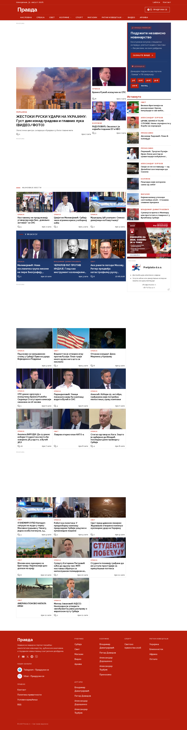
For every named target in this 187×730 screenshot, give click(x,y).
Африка (153, 654)
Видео (131, 17)
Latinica (156, 2)
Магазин (92, 17)
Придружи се (160, 10)
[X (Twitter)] (27, 657)
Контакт (167, 2)
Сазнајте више (141, 55)
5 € (133, 80)
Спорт (79, 17)
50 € (156, 80)
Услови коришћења (27, 700)
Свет (52, 17)
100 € (134, 86)
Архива (144, 17)
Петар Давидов (107, 653)
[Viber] (36, 656)
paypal (144, 86)
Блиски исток (156, 649)
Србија (41, 17)
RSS (19, 704)
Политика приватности (29, 695)
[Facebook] (18, 656)
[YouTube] (23, 656)
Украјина (154, 644)
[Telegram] (32, 656)
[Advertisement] (71, 45)
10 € (141, 80)
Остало (153, 659)
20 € (148, 80)
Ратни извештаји (111, 17)
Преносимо (105, 674)
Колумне (64, 17)
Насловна (26, 17)
